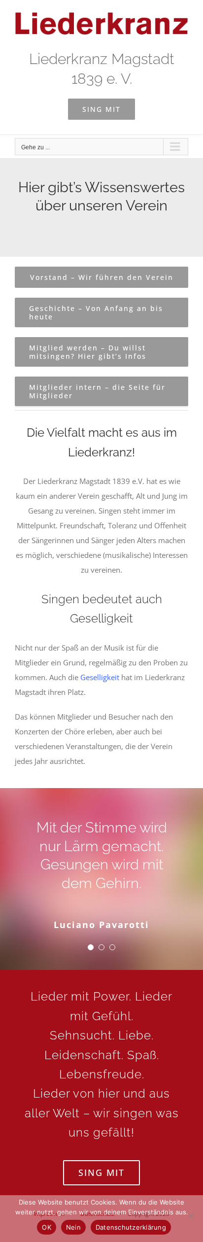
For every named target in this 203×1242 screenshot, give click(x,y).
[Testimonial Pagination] (91, 947)
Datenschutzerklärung (131, 1227)
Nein (73, 1227)
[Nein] (191, 1216)
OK (46, 1227)
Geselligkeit (99, 677)
